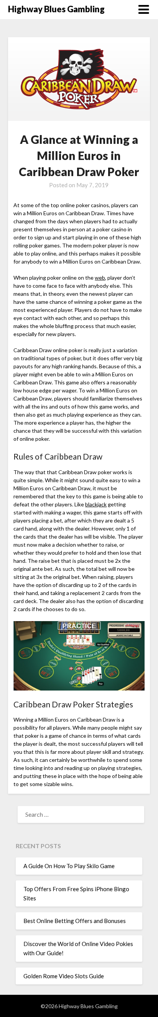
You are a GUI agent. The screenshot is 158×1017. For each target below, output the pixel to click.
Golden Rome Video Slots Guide (63, 975)
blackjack (96, 504)
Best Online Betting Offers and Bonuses (74, 920)
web (100, 277)
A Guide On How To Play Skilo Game (69, 865)
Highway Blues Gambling (56, 9)
